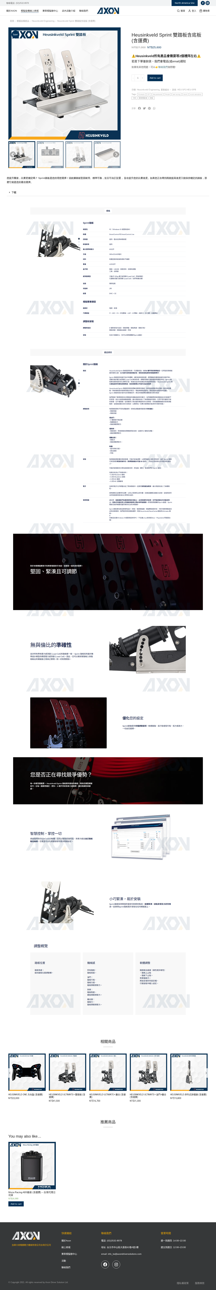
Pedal (167, 94)
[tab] (108, 192)
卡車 (134, 98)
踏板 (151, 98)
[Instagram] (116, 1264)
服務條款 (199, 1283)
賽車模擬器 (143, 98)
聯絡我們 (163, 67)
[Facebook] (105, 1264)
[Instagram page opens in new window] (208, 3)
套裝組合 (165, 89)
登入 (194, 10)
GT (149, 94)
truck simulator (195, 94)
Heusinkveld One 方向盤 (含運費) (25, 1094)
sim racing (177, 94)
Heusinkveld (157, 94)
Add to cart (155, 78)
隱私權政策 (183, 1283)
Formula (141, 94)
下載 (14, 192)
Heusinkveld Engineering (148, 89)
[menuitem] (13, 11)
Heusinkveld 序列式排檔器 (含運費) (188, 1094)
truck (185, 94)
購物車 (206, 10)
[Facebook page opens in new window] (203, 3)
